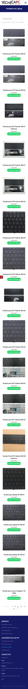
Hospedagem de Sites (6, 633)
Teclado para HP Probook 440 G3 (14, 54)
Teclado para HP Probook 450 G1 (14, 165)
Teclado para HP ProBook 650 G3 (14, 420)
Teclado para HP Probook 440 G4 (14, 90)
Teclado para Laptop (6, 647)
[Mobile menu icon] (26, 3)
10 (21, 606)
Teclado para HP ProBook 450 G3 (14, 238)
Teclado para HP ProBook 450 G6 (14, 311)
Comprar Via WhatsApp (14, 59)
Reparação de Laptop (6, 624)
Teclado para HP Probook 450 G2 (14, 201)
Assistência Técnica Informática (9, 627)
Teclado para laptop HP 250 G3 (13, 555)
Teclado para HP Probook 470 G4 (14, 347)
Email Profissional (5, 630)
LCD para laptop (5, 650)
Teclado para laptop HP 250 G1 (13, 495)
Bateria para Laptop (6, 644)
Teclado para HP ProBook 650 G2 (14, 383)
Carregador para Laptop (7, 641)
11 (24, 606)
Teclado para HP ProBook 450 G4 (14, 274)
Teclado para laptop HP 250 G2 (13, 525)
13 (14, 609)
